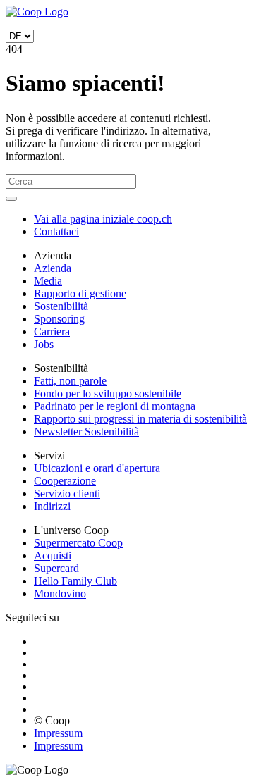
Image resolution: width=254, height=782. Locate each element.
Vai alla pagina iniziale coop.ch (103, 219)
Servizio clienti (67, 493)
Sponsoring (59, 319)
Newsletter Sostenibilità (86, 431)
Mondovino (60, 594)
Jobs (44, 344)
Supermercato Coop (78, 543)
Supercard (56, 568)
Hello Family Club (75, 581)
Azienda (52, 268)
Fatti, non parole (70, 381)
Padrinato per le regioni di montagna (114, 406)
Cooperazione (65, 481)
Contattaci (56, 231)
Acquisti (52, 555)
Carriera (52, 331)
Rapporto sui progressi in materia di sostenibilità (140, 419)
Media (48, 281)
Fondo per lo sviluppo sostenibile (107, 393)
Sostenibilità (61, 306)
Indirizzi (52, 506)
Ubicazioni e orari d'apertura (97, 468)
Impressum (58, 733)
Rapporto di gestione (80, 293)
